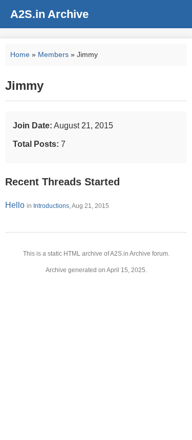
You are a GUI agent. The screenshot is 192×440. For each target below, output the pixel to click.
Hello (15, 205)
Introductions (51, 205)
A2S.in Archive (49, 14)
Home (20, 54)
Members (53, 54)
